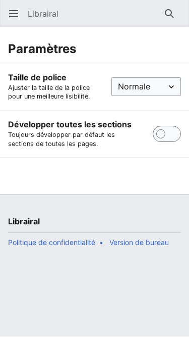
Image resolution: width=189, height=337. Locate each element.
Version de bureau (139, 242)
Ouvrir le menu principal (17, 19)
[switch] (167, 134)
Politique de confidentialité (51, 242)
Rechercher (172, 19)
